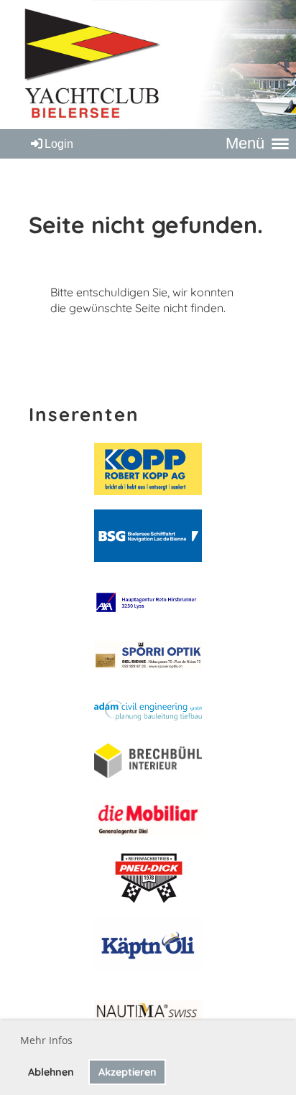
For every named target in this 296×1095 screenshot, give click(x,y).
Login (59, 144)
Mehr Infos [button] (46, 1040)
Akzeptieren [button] (127, 1072)
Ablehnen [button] (51, 1072)
